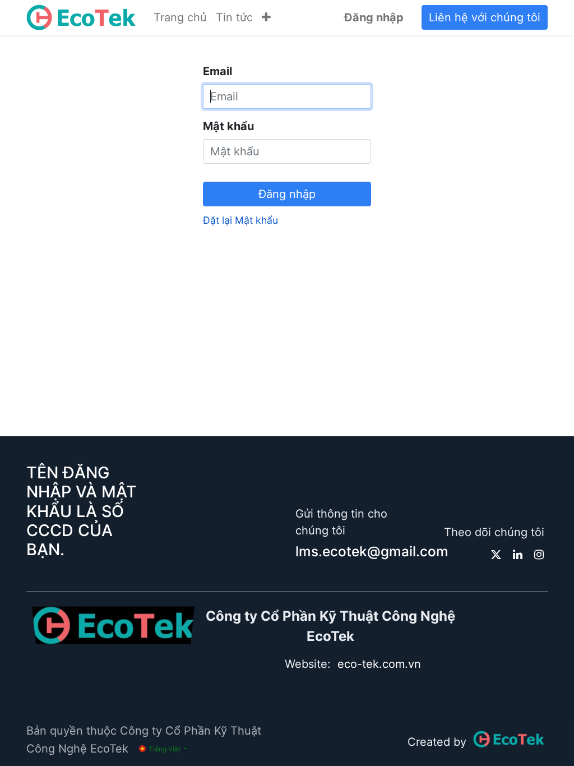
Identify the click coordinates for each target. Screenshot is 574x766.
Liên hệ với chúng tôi (484, 17)
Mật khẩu (228, 126)
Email (217, 71)
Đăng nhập (374, 17)
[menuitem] (180, 17)
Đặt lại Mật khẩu (240, 220)
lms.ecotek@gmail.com (371, 551)
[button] (266, 17)
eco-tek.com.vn (379, 664)
